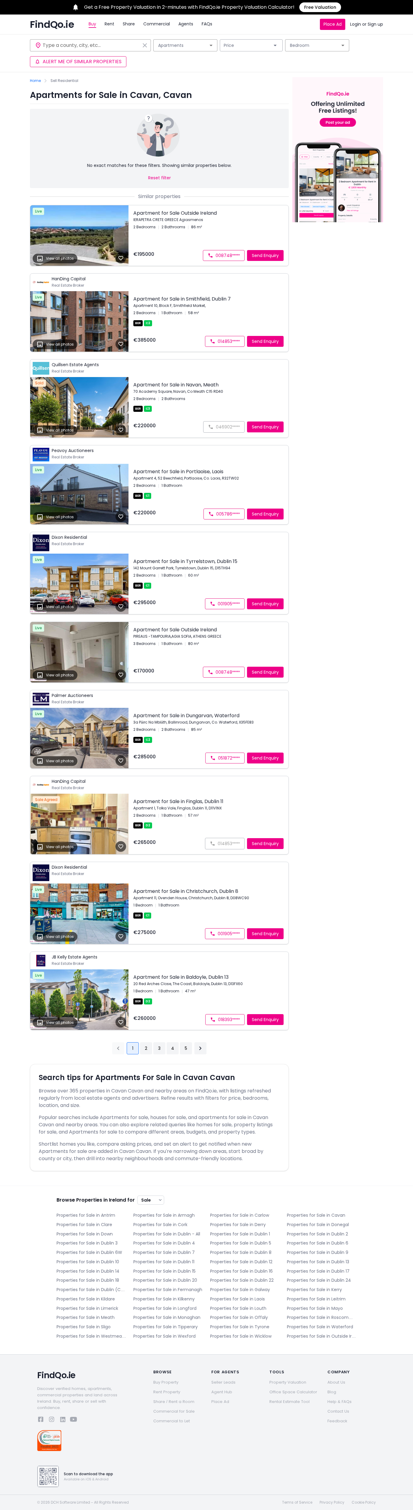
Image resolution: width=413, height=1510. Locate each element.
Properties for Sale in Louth (238, 1308)
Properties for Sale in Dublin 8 (241, 1252)
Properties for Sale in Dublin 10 (88, 1261)
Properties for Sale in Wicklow (241, 1336)
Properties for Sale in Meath (86, 1317)
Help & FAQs (339, 1401)
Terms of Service (297, 1502)
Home (35, 81)
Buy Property (165, 1382)
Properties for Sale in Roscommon (321, 1317)
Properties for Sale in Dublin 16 (241, 1271)
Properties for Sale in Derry (238, 1224)
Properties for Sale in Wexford (164, 1336)
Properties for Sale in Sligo (84, 1326)
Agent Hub (221, 1392)
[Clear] (144, 45)
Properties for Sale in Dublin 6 (317, 1243)
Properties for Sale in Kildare (86, 1299)
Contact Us (338, 1411)
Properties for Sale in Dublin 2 (317, 1234)
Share (129, 23)
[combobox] (91, 45)
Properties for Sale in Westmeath (91, 1336)
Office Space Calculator (293, 1392)
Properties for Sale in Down (85, 1234)
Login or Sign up (366, 24)
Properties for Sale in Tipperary (165, 1326)
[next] (200, 1048)
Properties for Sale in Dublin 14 (88, 1271)
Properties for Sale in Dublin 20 (165, 1280)
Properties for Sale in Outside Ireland (321, 1336)
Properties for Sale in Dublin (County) (91, 1289)
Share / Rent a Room (173, 1401)
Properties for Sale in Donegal (318, 1224)
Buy (92, 23)
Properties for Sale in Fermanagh (167, 1289)
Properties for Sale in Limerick (87, 1308)
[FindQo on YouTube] (73, 1420)
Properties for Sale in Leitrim (316, 1299)
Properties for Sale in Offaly (239, 1317)
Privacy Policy (332, 1502)
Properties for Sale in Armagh (164, 1215)
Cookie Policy (364, 1502)
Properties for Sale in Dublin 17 (318, 1271)
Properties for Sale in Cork (160, 1224)
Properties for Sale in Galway (240, 1289)
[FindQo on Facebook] (40, 1420)
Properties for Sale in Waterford (320, 1326)
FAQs (207, 23)
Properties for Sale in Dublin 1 (240, 1234)
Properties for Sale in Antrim (86, 1215)
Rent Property (166, 1392)
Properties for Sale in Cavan (316, 1215)
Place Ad (333, 24)
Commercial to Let (171, 1421)
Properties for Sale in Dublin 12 (241, 1261)
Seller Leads (223, 1382)
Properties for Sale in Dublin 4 (164, 1243)
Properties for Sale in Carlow (239, 1215)
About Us (336, 1382)
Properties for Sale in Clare (84, 1224)
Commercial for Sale (174, 1411)
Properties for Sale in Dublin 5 (240, 1243)
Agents (185, 23)
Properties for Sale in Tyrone (239, 1326)
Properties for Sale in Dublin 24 (319, 1280)
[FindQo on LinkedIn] (62, 1420)
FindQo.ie (52, 24)
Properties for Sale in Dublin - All (166, 1234)
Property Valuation (287, 1382)
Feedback (337, 1421)
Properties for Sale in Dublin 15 (164, 1271)
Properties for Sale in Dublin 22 (242, 1280)
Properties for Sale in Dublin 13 (318, 1261)
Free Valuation (320, 7)
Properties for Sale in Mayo (315, 1308)
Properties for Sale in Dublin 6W (89, 1252)
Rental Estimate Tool (289, 1401)
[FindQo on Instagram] (51, 1420)
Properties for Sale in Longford (165, 1308)
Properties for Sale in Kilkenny (164, 1299)
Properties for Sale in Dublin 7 (164, 1252)
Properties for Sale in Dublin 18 (88, 1280)
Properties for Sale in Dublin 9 (317, 1252)
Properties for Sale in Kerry (314, 1289)
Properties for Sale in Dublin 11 (163, 1261)
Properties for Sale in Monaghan (166, 1317)
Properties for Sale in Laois (237, 1299)
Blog (331, 1392)
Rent (109, 23)
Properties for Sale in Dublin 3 (87, 1243)
